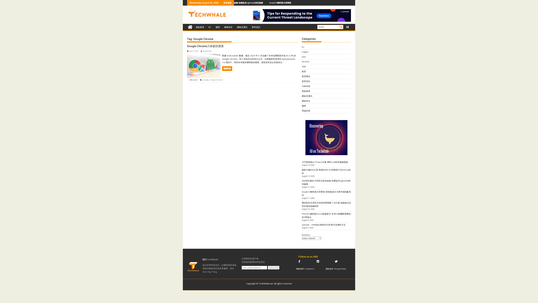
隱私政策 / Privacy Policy (336, 269)
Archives (306, 234)
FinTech (305, 61)
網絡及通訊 (242, 27)
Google (206, 80)
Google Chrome (216, 80)
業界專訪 (306, 76)
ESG (304, 56)
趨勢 (218, 27)
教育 (304, 71)
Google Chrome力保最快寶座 (205, 46)
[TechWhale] (189, 26)
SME (304, 66)
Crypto (305, 51)
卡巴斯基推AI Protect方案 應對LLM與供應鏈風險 (325, 162)
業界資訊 (256, 27)
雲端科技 (306, 110)
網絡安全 (228, 27)
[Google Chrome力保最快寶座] (204, 55)
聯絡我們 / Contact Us (305, 269)
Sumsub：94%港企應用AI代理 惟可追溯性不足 (324, 224)
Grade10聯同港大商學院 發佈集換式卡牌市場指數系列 (274, 2)
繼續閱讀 (227, 68)
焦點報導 (200, 27)
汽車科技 (306, 86)
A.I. (209, 27)
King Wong (207, 51)
